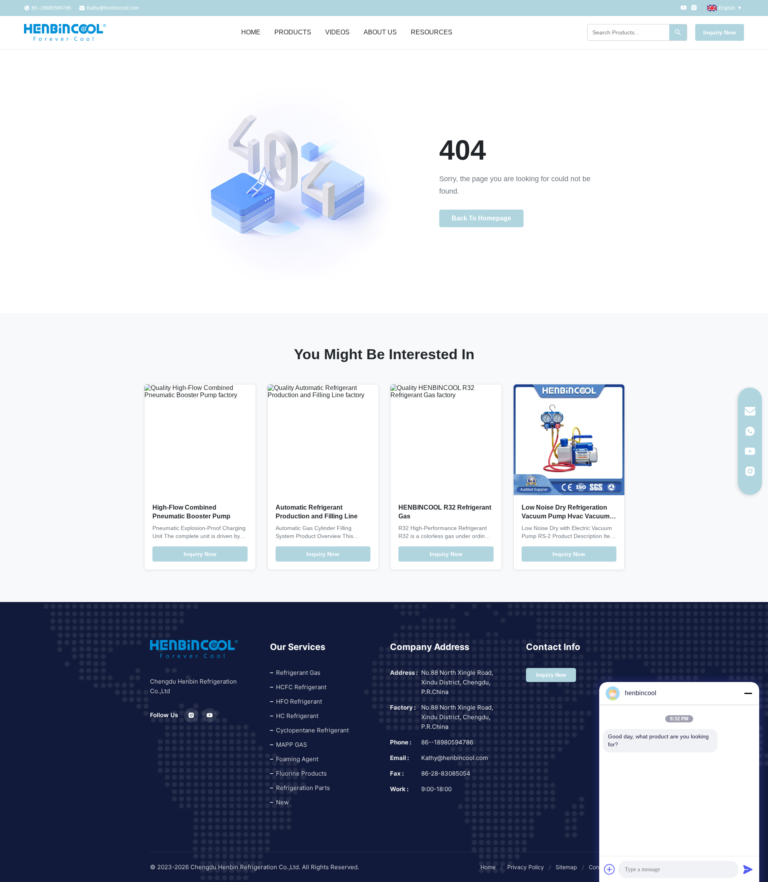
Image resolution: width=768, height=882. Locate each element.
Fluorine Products (301, 773)
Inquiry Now (719, 32)
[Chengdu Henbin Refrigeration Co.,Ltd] (65, 32)
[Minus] (748, 693)
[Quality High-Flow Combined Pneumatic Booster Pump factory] (200, 440)
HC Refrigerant (297, 716)
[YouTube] (683, 8)
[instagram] (750, 471)
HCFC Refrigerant (301, 687)
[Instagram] (694, 8)
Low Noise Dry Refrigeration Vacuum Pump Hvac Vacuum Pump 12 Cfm (566, 516)
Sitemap (566, 867)
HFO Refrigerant (299, 701)
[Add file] (609, 869)
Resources (431, 32)
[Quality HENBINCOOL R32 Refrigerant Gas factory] (446, 440)
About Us (380, 32)
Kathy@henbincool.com (113, 8)
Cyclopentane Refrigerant (312, 730)
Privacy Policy (525, 867)
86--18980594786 (447, 742)
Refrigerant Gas (298, 672)
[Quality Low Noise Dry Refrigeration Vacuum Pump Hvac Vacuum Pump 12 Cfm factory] (569, 440)
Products (292, 32)
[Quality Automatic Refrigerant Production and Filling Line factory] (323, 440)
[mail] (750, 411)
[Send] (748, 869)
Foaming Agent (297, 759)
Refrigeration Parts (303, 788)
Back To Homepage (481, 218)
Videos (337, 32)
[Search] (678, 32)
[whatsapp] (750, 431)
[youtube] (750, 451)
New (282, 802)
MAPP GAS (291, 744)
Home (250, 32)
